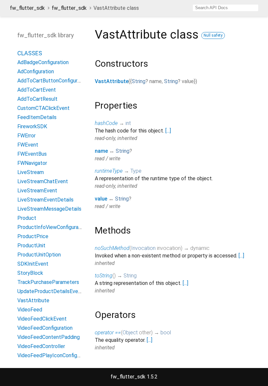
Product (26, 218)
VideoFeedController (41, 346)
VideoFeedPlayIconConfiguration (55, 355)
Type (136, 171)
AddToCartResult (37, 99)
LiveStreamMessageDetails (49, 209)
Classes (29, 53)
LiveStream (30, 172)
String (138, 81)
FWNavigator (32, 163)
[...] (168, 131)
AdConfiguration (35, 71)
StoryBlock (30, 273)
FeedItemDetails (37, 117)
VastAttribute (111, 81)
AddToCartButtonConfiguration (53, 81)
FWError (26, 135)
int (128, 123)
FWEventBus (32, 154)
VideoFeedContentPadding (48, 337)
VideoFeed (29, 310)
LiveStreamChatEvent (42, 181)
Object (130, 332)
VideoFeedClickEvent (42, 319)
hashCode (106, 123)
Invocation (143, 248)
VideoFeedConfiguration (45, 328)
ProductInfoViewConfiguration (52, 227)
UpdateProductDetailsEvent (50, 291)
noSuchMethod (112, 248)
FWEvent (27, 145)
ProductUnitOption (39, 255)
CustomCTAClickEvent (43, 108)
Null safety (213, 35)
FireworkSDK (32, 126)
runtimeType (109, 171)
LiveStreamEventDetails (45, 200)
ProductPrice (32, 236)
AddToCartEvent (36, 90)
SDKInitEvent (32, 264)
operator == (108, 332)
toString (103, 275)
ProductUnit (31, 245)
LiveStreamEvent (37, 190)
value (101, 199)
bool (165, 332)
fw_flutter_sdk (27, 8)
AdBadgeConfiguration (43, 62)
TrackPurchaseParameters (48, 282)
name (101, 151)
